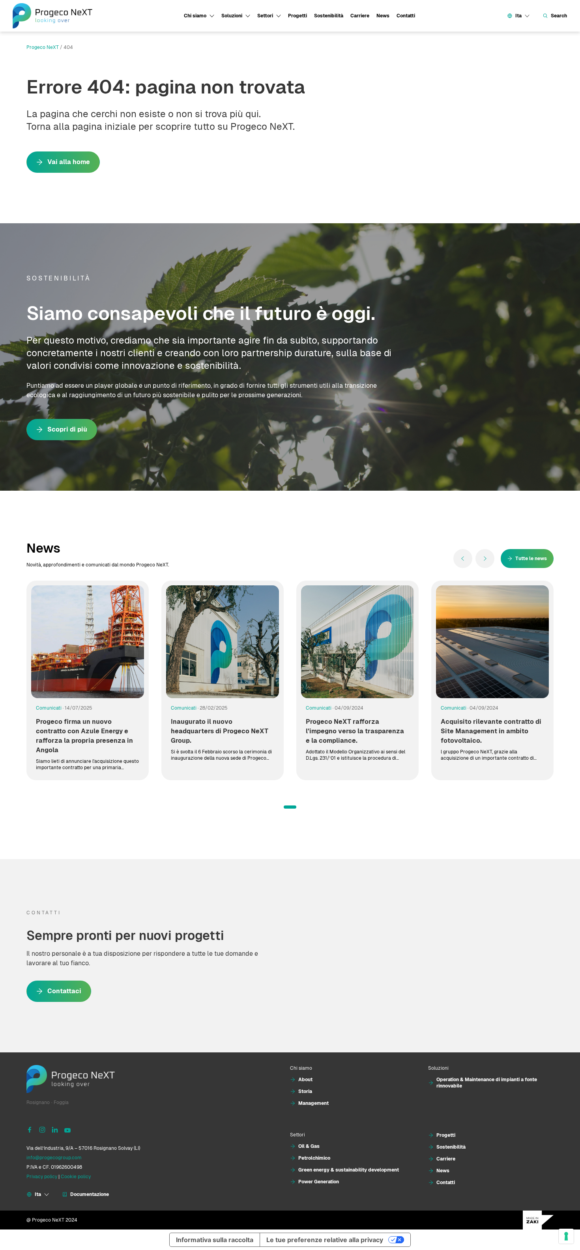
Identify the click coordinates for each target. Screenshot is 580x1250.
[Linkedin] (55, 1129)
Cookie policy (76, 1176)
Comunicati (49, 708)
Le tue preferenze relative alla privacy (324, 1240)
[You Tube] (67, 1129)
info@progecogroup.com (54, 1157)
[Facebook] (29, 1129)
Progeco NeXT (42, 47)
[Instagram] (42, 1129)
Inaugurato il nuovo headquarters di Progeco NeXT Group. (219, 731)
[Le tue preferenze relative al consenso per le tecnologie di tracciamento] (566, 1236)
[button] (290, 807)
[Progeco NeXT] (52, 15)
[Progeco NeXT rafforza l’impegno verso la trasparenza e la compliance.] (357, 641)
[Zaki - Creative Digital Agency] (538, 1220)
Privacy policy (41, 1176)
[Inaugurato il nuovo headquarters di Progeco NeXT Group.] (222, 641)
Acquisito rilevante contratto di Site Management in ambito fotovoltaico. (491, 731)
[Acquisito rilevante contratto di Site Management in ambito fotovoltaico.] (492, 641)
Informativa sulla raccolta (214, 1240)
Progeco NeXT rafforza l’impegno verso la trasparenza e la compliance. (355, 731)
